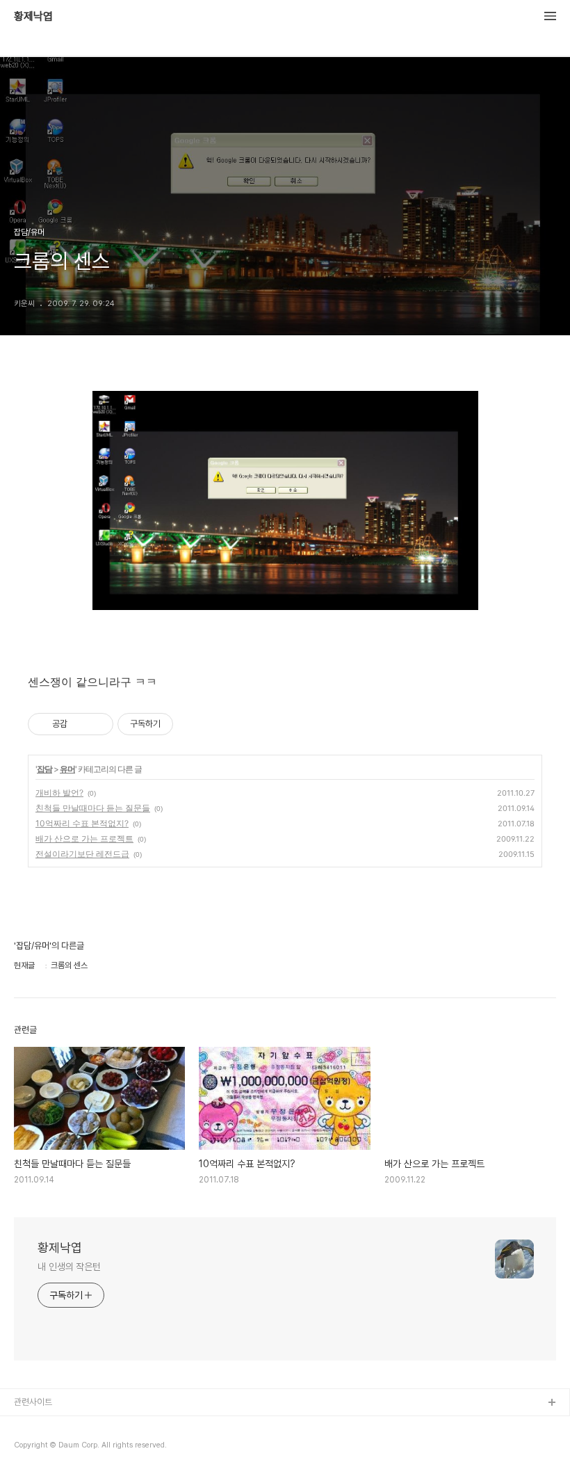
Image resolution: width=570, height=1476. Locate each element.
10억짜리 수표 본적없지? (82, 823)
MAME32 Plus (43, 1448)
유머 (67, 769)
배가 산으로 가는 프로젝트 (84, 838)
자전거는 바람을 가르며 (55, 1425)
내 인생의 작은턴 (69, 1266)
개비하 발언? (59, 792)
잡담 (44, 769)
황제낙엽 (33, 16)
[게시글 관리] (97, 724)
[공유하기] (80, 724)
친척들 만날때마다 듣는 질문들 (92, 808)
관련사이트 (33, 1402)
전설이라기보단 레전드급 (82, 854)
